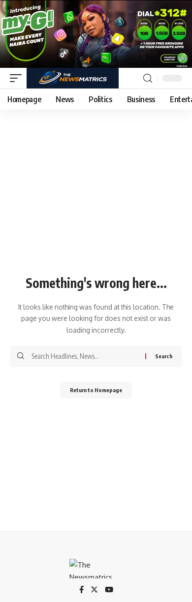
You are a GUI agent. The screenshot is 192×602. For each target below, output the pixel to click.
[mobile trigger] (18, 78)
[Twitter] (94, 590)
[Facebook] (81, 590)
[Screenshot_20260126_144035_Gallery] (96, 33)
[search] (148, 78)
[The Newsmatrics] (73, 78)
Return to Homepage (96, 390)
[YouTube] (109, 590)
